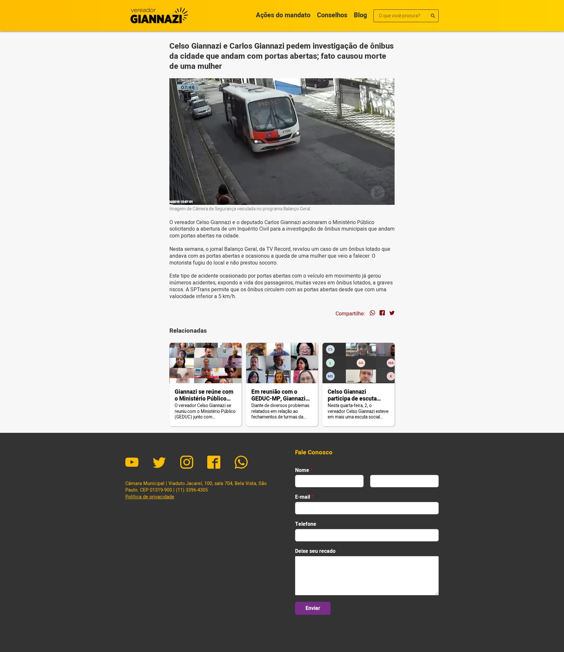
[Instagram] (186, 463)
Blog (360, 15)
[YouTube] (131, 463)
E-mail (304, 497)
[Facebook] (213, 463)
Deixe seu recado (315, 551)
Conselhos (332, 15)
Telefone (305, 524)
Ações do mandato (283, 15)
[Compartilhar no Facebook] (382, 314)
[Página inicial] (158, 15)
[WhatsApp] (241, 463)
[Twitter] (159, 463)
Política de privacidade (149, 496)
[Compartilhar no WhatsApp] (372, 314)
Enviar (313, 608)
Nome (304, 470)
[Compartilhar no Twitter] (392, 314)
